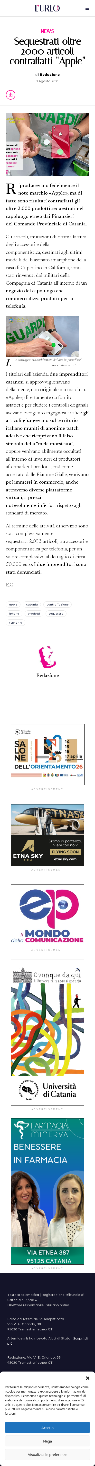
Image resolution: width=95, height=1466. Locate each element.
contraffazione (57, 604)
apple (13, 604)
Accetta (47, 1427)
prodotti (34, 613)
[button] (87, 1377)
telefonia (15, 622)
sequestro (56, 613)
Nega (47, 1441)
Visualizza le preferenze (47, 1454)
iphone (14, 613)
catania (32, 604)
